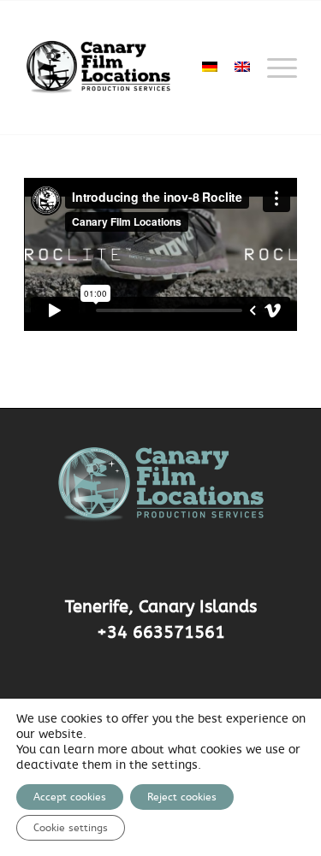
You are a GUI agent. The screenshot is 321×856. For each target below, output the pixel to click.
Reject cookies (182, 797)
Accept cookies (69, 797)
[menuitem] (273, 67)
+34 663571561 (161, 632)
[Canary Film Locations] (133, 67)
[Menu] (273, 67)
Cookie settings (70, 828)
